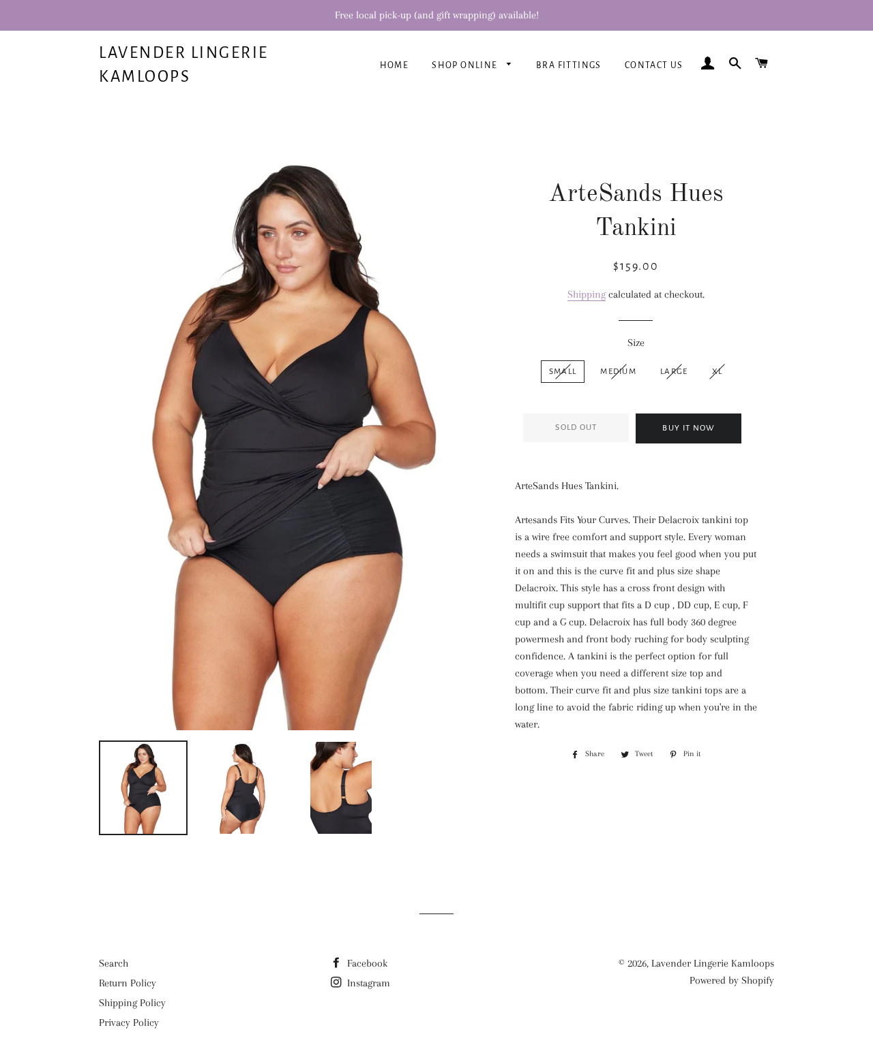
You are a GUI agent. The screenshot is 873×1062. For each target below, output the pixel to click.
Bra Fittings (569, 65)
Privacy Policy (129, 1022)
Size (636, 343)
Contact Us (654, 65)
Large (674, 371)
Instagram (367, 983)
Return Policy (127, 983)
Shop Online (466, 65)
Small (563, 371)
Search (113, 963)
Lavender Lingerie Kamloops (184, 64)
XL (717, 371)
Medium (618, 371)
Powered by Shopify (732, 980)
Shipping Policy (132, 1003)
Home (394, 65)
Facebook (365, 963)
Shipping (586, 294)
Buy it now (688, 428)
